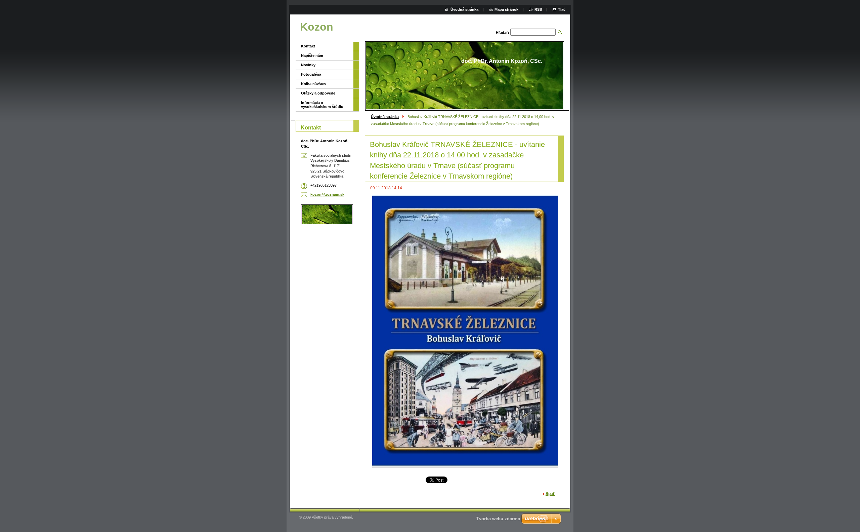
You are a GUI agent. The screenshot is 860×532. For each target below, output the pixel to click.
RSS (538, 9)
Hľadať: (502, 33)
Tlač (561, 9)
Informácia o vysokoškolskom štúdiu (322, 105)
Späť (550, 493)
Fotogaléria (311, 74)
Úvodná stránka (385, 117)
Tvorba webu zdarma (498, 518)
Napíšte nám (312, 55)
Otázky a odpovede (318, 93)
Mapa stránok (506, 9)
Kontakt (308, 46)
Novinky (308, 65)
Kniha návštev (313, 84)
